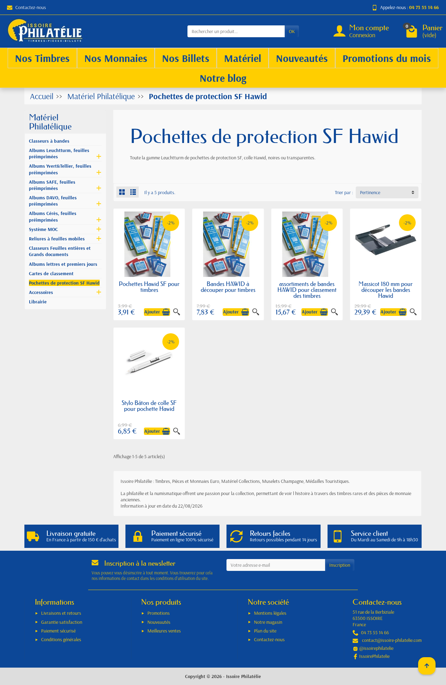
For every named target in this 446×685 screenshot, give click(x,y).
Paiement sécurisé (58, 631)
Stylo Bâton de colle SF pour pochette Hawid (149, 405)
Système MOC (43, 229)
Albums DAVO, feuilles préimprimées (53, 200)
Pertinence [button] (370, 192)
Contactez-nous (30, 7)
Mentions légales (270, 613)
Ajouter (152, 312)
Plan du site (265, 631)
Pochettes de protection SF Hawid (64, 283)
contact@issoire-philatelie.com (392, 640)
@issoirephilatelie (376, 648)
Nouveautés (158, 622)
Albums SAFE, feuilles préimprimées (52, 185)
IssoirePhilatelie (374, 656)
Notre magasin (268, 622)
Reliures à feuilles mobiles (57, 239)
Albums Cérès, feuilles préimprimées (52, 216)
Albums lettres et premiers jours (63, 264)
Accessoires (41, 292)
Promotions (158, 613)
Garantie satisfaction (61, 622)
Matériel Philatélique (50, 121)
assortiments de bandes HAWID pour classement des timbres (307, 289)
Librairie (38, 301)
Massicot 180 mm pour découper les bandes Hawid (386, 289)
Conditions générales (61, 639)
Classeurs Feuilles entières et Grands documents (60, 251)
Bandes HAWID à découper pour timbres (228, 286)
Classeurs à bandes (49, 141)
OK (292, 31)
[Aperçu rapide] (176, 312)
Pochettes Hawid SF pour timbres (149, 286)
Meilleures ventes (164, 631)
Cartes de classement (51, 273)
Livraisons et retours (61, 613)
